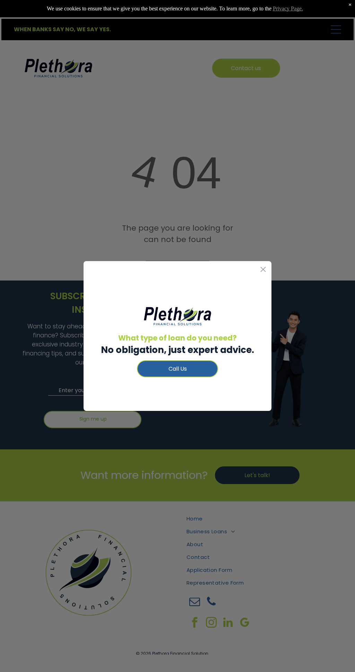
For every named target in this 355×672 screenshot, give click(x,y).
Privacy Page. (288, 8)
